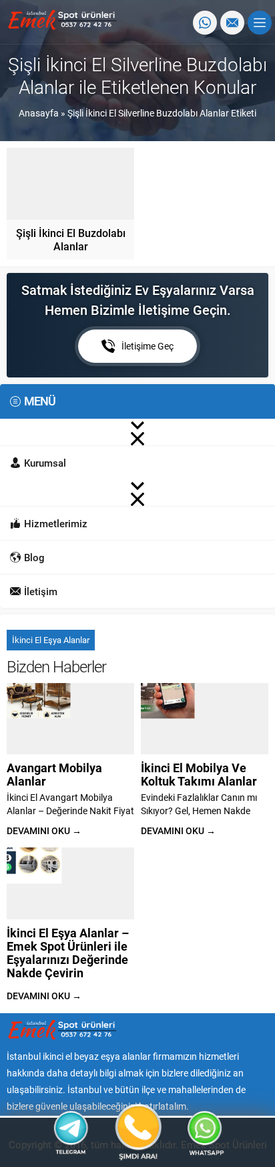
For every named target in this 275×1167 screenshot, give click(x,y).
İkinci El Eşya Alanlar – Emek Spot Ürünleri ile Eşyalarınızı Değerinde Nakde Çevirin (68, 953)
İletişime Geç (147, 346)
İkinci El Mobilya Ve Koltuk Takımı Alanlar (199, 774)
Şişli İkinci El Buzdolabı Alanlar (70, 239)
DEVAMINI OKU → (44, 830)
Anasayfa (39, 113)
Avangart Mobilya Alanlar (54, 774)
